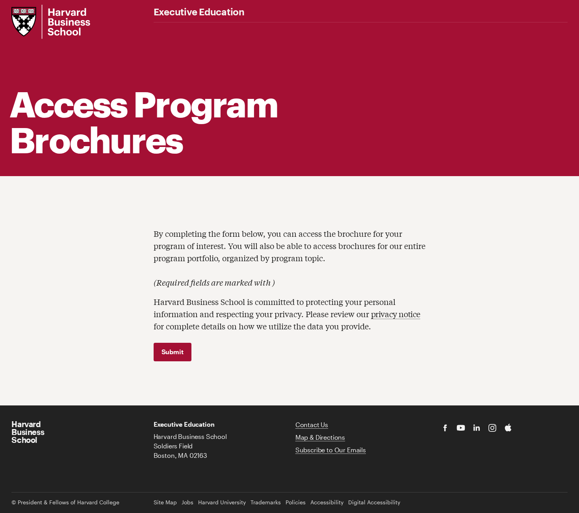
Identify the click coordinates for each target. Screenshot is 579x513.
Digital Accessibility (374, 502)
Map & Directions (320, 437)
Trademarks (266, 502)
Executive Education (199, 11)
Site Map (165, 502)
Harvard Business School (27, 431)
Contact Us (311, 424)
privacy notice (395, 314)
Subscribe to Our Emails (330, 450)
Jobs (187, 502)
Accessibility (326, 502)
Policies (296, 502)
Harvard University (222, 502)
